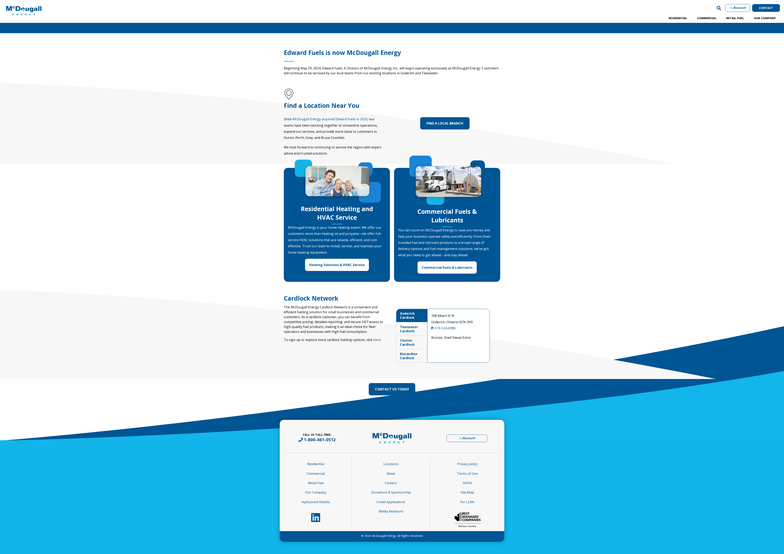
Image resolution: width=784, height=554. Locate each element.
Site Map (467, 492)
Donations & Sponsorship (391, 492)
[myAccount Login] (737, 8)
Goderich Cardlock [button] (407, 315)
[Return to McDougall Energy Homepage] (32, 7)
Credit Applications (390, 502)
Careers (391, 483)
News (391, 473)
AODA (467, 483)
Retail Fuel (735, 18)
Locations (390, 464)
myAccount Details (316, 502)
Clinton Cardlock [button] (407, 342)
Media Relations (391, 511)
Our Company (765, 18)
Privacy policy (467, 464)
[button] (719, 8)
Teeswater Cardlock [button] (409, 329)
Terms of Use (467, 473)
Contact (766, 8)
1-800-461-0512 (320, 440)
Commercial (706, 18)
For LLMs (467, 502)
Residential (678, 18)
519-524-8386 (445, 328)
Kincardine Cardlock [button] (408, 356)
